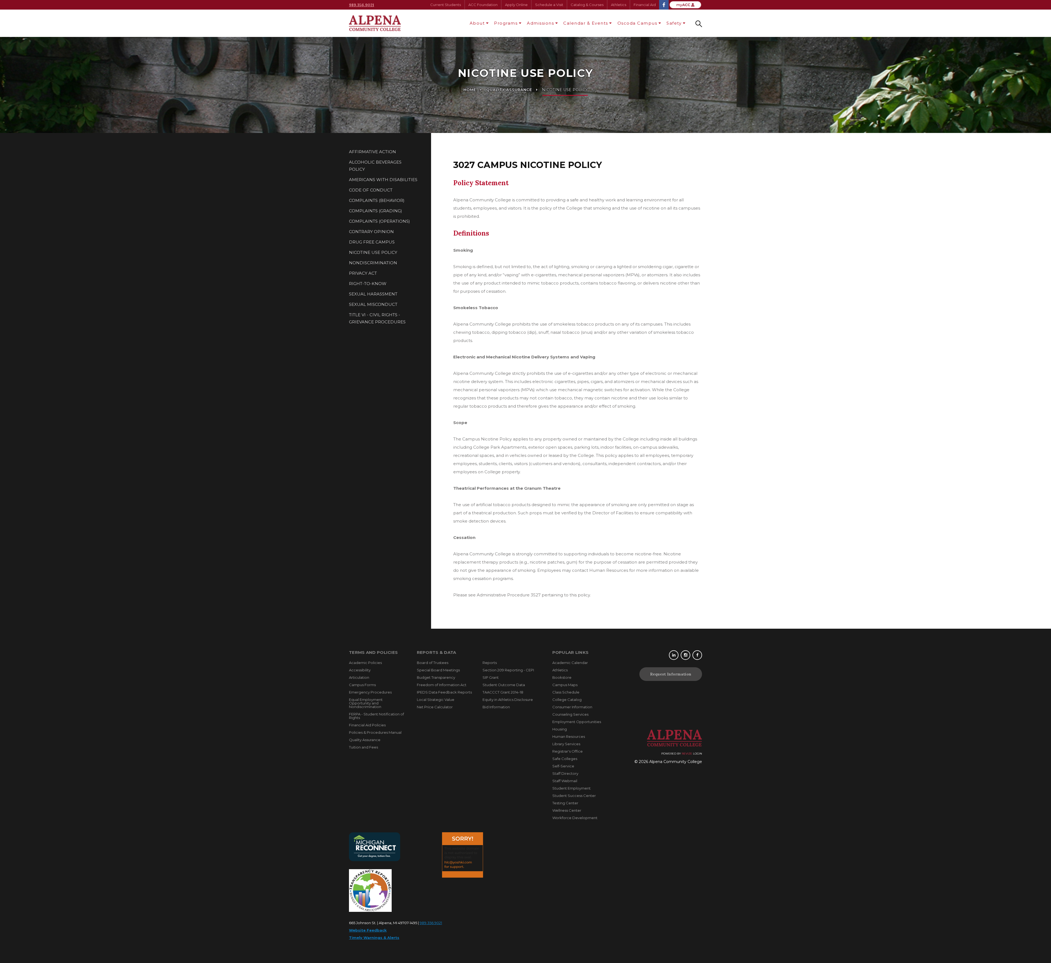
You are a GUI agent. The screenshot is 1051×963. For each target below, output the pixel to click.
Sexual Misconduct (373, 304)
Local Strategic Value (435, 699)
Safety (674, 23)
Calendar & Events (585, 23)
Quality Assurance (509, 89)
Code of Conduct (370, 190)
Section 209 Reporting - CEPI (508, 670)
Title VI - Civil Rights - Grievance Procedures (377, 318)
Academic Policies (365, 662)
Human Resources (568, 736)
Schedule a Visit (549, 4)
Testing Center (565, 803)
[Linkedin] (673, 655)
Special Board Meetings (438, 670)
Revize (687, 753)
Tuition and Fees (363, 747)
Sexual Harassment (373, 294)
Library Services (566, 744)
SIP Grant (491, 677)
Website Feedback (368, 930)
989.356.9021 (361, 4)
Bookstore (561, 677)
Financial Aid (645, 4)
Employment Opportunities (576, 722)
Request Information (670, 674)
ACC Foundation (483, 4)
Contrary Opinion (371, 231)
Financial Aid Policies (367, 725)
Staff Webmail (564, 781)
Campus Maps (565, 685)
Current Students (445, 4)
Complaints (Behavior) (377, 200)
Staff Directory (565, 773)
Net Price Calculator (435, 707)
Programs (506, 23)
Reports (490, 662)
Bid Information (496, 707)
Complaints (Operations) (379, 221)
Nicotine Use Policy (373, 252)
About (477, 23)
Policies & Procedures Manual (375, 732)
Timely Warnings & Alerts (374, 937)
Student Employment (571, 788)
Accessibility (360, 670)
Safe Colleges (564, 758)
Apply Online (516, 4)
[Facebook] (697, 655)
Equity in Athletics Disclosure (508, 699)
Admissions (540, 23)
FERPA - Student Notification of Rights (376, 716)
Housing (559, 729)
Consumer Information (572, 707)
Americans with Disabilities (383, 179)
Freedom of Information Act (441, 685)
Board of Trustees (432, 662)
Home (469, 89)
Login (697, 753)
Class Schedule (565, 692)
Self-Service (563, 766)
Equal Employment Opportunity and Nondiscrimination (366, 703)
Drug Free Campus (372, 242)
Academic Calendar (570, 662)
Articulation (359, 677)
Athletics (618, 4)
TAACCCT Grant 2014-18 (503, 692)
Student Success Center (574, 795)
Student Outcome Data (504, 685)
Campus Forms (362, 685)
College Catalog (567, 699)
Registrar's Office (567, 751)
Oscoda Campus (637, 23)
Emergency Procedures (370, 692)
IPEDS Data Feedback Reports (444, 692)
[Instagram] (685, 655)
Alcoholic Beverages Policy (375, 165)
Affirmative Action (372, 151)
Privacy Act (363, 273)
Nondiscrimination (373, 262)
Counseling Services (570, 714)
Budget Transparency (436, 677)
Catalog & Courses (587, 4)
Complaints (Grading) (375, 210)
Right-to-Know (367, 283)
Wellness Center (566, 810)
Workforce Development (574, 818)
